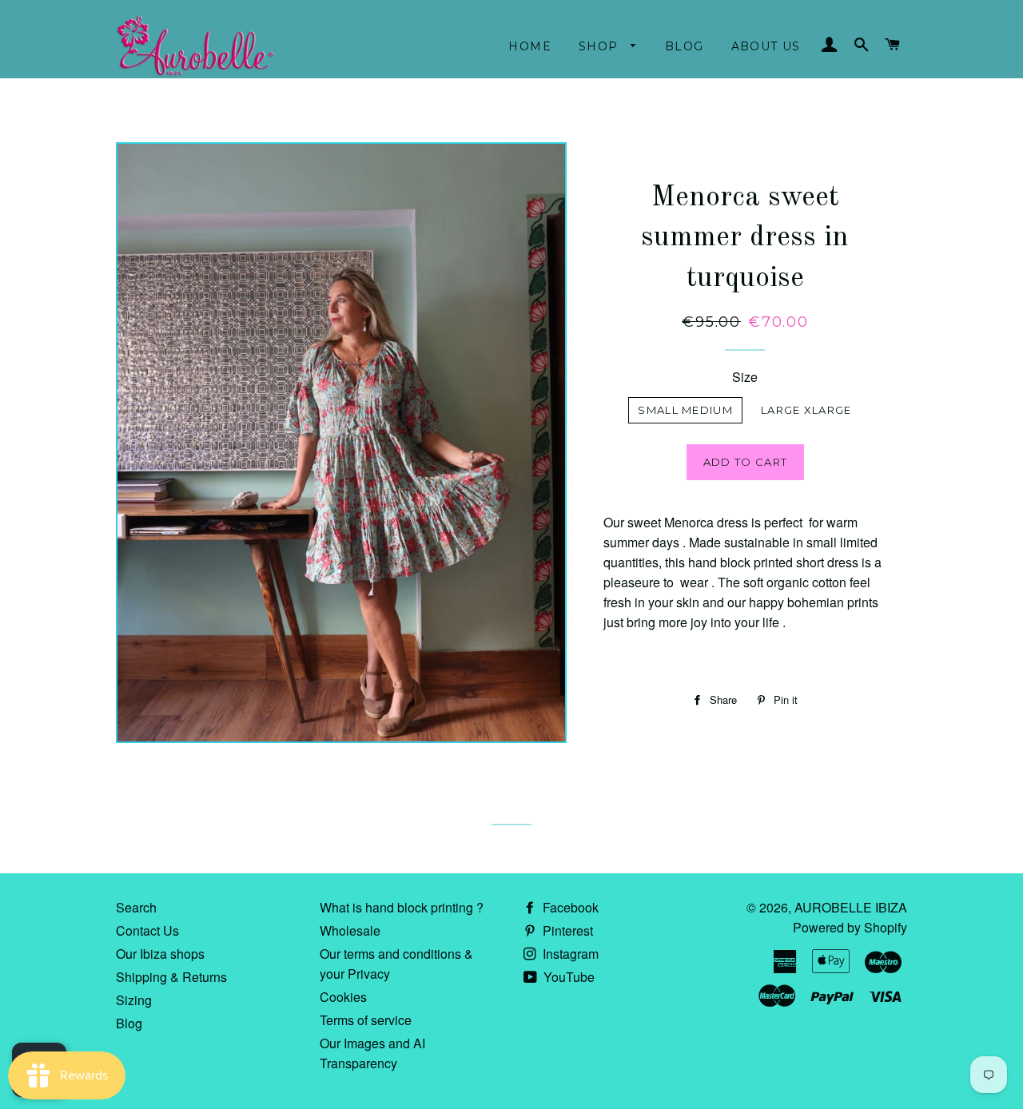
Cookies (343, 997)
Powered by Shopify (850, 927)
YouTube (567, 977)
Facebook (569, 907)
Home (529, 46)
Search (136, 907)
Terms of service (366, 1020)
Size (745, 377)
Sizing (134, 1000)
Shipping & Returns (171, 977)
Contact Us (147, 930)
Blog (684, 46)
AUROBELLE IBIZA (850, 907)
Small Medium (685, 409)
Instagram (569, 953)
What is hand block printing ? (402, 907)
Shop (601, 46)
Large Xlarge (806, 409)
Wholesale (350, 930)
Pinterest (566, 930)
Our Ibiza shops (160, 953)
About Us (766, 46)
